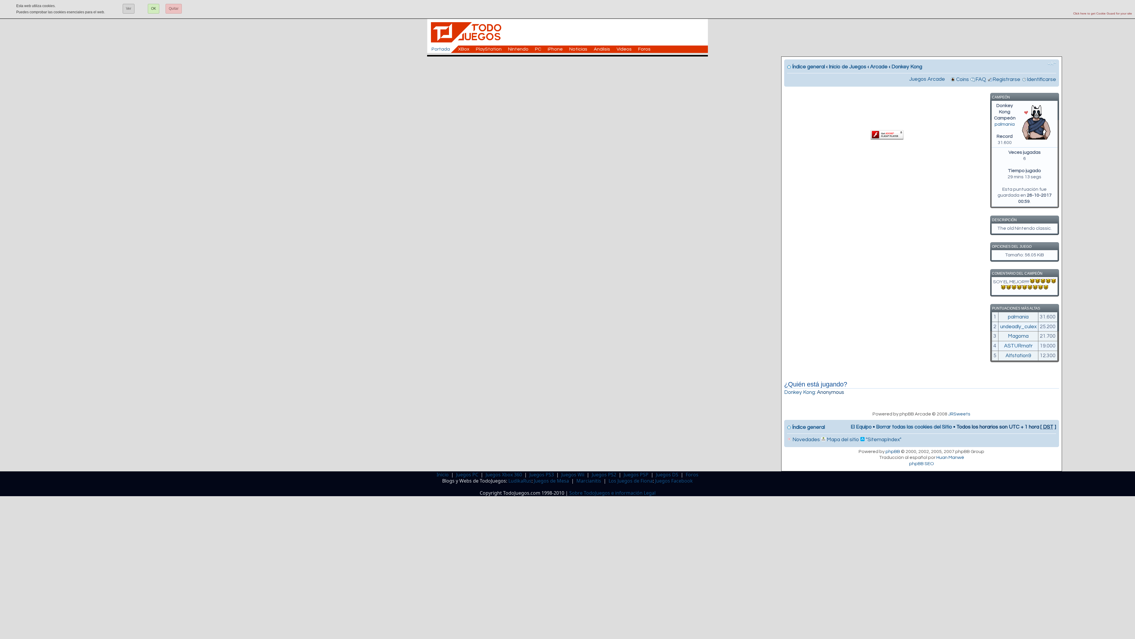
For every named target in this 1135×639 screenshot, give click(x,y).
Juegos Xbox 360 (504, 474)
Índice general (808, 66)
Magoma (1018, 336)
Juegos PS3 (541, 474)
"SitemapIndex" (883, 439)
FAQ (980, 79)
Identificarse (1041, 79)
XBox (463, 49)
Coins (962, 79)
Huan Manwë (950, 457)
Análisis (602, 49)
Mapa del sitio (842, 439)
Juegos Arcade (927, 79)
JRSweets (959, 414)
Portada (441, 49)
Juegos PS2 (604, 474)
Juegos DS (667, 474)
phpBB (893, 451)
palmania (1005, 124)
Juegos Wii (572, 474)
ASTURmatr (1018, 346)
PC (538, 49)
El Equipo (861, 427)
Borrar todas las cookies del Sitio (914, 427)
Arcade (879, 66)
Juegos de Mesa (551, 481)
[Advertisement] (570, 69)
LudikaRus (519, 481)
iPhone (555, 49)
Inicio (443, 474)
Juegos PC (467, 474)
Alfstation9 (1018, 355)
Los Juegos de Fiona (631, 481)
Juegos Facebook (674, 481)
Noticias (578, 49)
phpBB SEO (921, 463)
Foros (644, 49)
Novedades (805, 439)
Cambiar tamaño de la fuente (1052, 63)
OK (153, 9)
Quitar (174, 9)
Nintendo (518, 49)
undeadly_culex (1018, 326)
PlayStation (489, 49)
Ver (128, 9)
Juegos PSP (636, 474)
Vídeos (624, 49)
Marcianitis (588, 481)
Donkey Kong (906, 66)
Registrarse (1006, 79)
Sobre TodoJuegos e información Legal (612, 493)
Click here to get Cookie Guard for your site (1102, 13)
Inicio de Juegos (847, 66)
